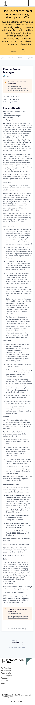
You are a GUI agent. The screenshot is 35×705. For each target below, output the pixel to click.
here (16, 41)
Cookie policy (22, 647)
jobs (2, 58)
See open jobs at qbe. (14, 86)
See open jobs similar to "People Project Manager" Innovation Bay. (18, 89)
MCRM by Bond (7, 697)
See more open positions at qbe (17, 628)
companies (11, 58)
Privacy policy (13, 647)
